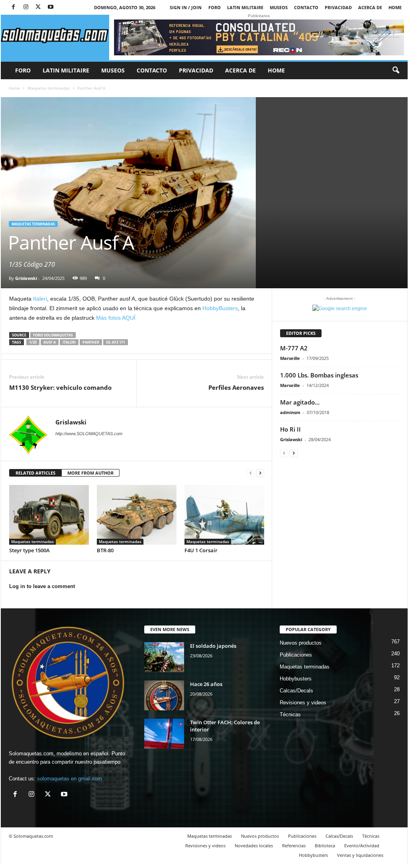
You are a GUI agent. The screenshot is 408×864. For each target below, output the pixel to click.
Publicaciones (296, 655)
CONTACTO (306, 7)
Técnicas (290, 714)
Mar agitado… (300, 402)
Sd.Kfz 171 (115, 342)
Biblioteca (325, 845)
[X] (38, 7)
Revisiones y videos (303, 703)
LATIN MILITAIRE (245, 7)
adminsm (290, 412)
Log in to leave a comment (42, 586)
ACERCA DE (370, 7)
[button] (395, 70)
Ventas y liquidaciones (360, 855)
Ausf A (49, 342)
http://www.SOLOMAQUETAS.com (88, 433)
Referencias (294, 845)
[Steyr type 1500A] (49, 515)
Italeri (39, 298)
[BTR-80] (137, 515)
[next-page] (260, 473)
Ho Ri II (290, 429)
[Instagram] (26, 7)
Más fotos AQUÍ (115, 318)
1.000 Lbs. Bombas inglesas (319, 375)
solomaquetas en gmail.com (69, 779)
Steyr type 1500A (29, 550)
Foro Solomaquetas (53, 335)
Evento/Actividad (361, 845)
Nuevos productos (301, 643)
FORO (214, 7)
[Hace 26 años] (164, 695)
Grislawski (26, 278)
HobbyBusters (220, 308)
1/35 (33, 342)
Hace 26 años (206, 684)
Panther (90, 342)
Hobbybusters (296, 679)
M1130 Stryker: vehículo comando (60, 387)
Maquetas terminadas (48, 88)
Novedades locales (254, 845)
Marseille (290, 358)
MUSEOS (279, 7)
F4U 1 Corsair (201, 550)
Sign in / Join (186, 7)
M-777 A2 (294, 348)
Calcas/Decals (296, 691)
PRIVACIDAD (338, 7)
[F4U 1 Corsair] (224, 515)
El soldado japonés (213, 645)
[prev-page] (251, 473)
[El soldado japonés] (164, 657)
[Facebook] (13, 7)
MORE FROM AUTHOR (90, 473)
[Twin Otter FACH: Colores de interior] (164, 734)
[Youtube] (50, 7)
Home (395, 7)
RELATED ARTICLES (35, 473)
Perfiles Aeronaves (236, 387)
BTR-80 (105, 550)
